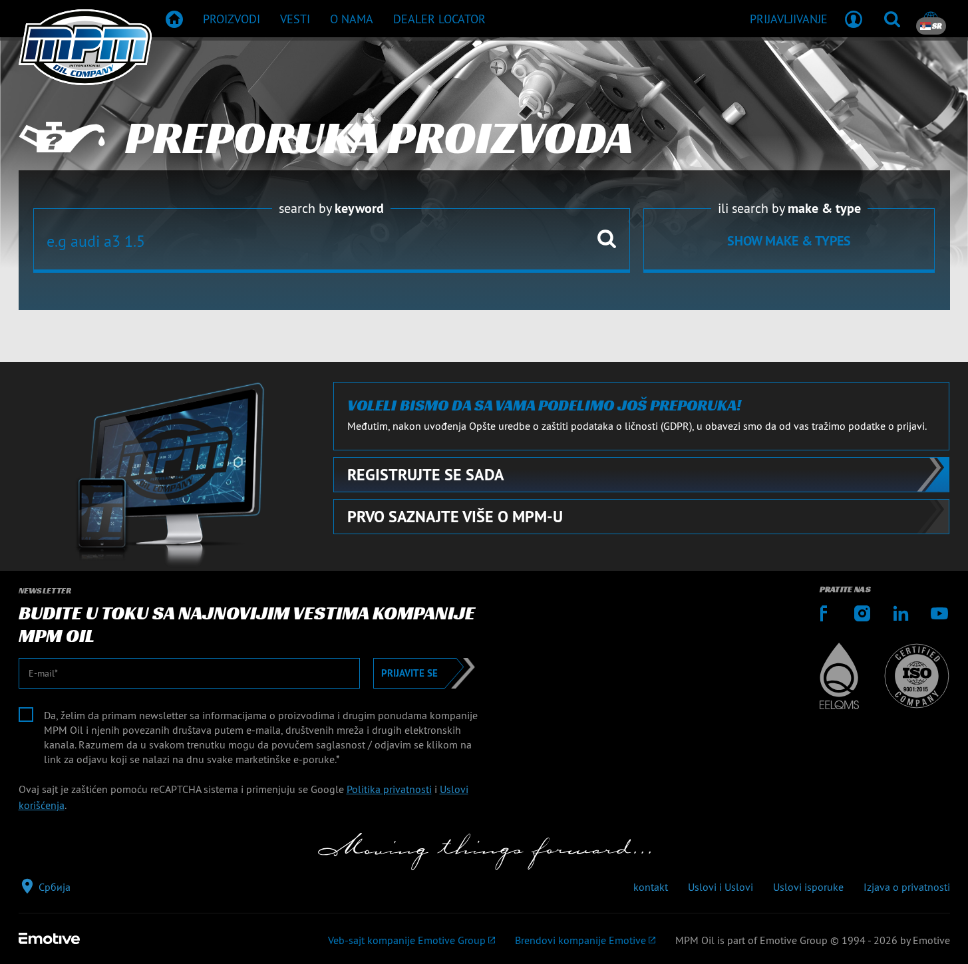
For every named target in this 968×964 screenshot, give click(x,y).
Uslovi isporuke (808, 886)
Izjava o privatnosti (907, 886)
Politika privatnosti (389, 789)
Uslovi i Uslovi (720, 886)
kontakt (650, 886)
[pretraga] (892, 18)
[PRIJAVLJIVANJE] (853, 18)
